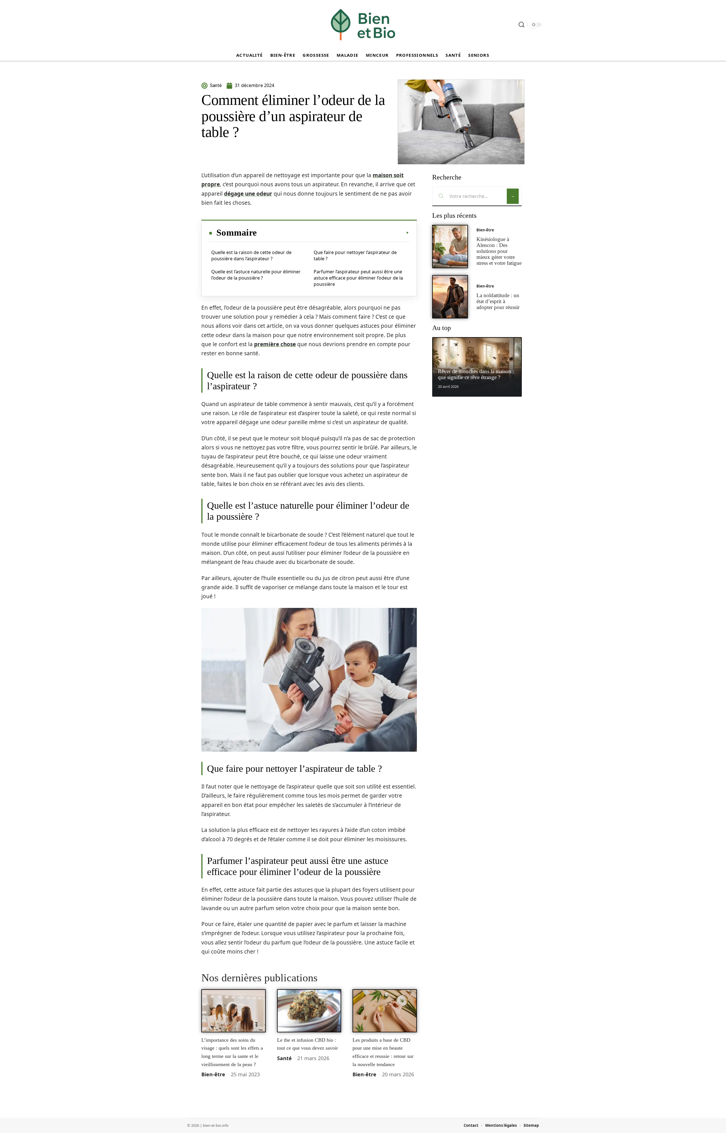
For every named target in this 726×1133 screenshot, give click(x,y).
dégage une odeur (248, 193)
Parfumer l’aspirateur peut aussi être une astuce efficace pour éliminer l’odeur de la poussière (358, 278)
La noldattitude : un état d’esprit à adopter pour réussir (498, 301)
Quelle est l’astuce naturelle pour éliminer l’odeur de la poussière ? (256, 275)
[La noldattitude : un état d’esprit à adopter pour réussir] (450, 296)
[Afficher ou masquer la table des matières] (333, 232)
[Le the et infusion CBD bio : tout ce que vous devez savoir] (309, 1011)
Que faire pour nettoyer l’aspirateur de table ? (355, 255)
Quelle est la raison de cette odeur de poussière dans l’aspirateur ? (251, 255)
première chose (275, 344)
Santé (284, 1058)
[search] (521, 24)
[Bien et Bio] (363, 25)
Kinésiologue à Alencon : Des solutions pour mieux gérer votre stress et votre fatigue (499, 251)
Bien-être (213, 1074)
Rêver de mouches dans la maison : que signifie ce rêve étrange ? (476, 374)
